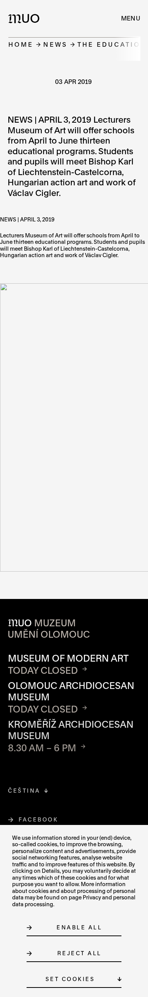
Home (20, 44)
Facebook (38, 819)
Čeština (24, 790)
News (55, 44)
